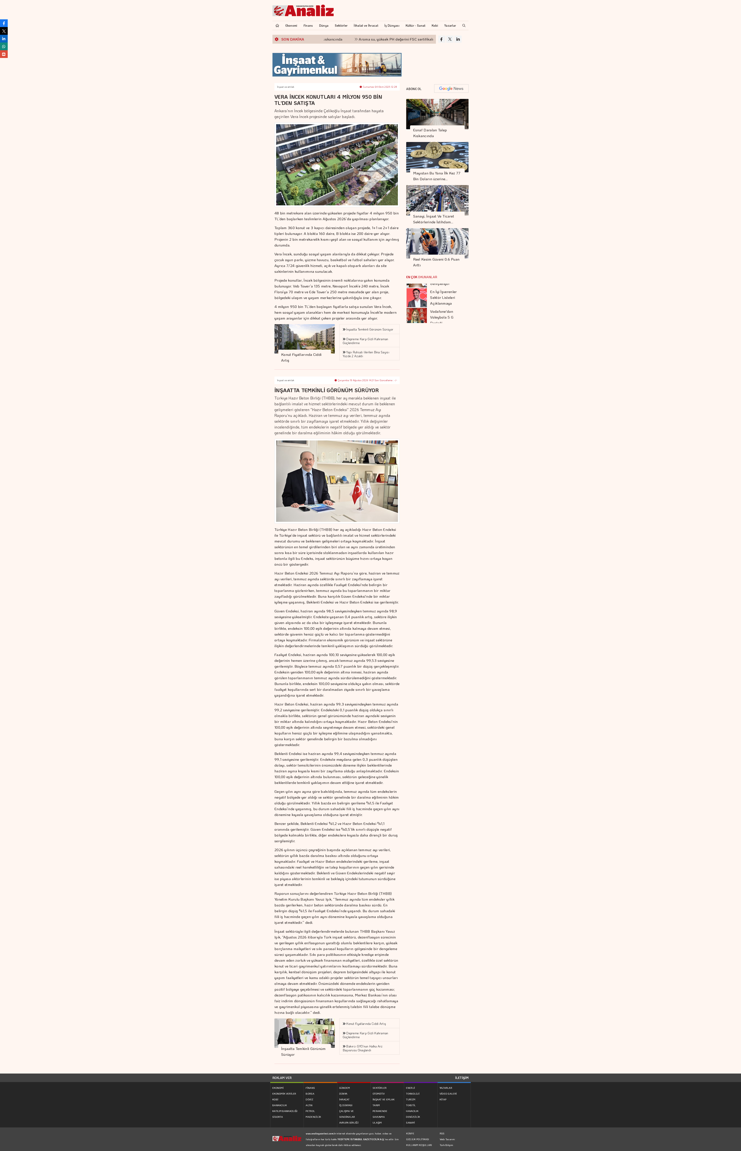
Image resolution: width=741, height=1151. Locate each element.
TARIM (376, 1105)
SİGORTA (277, 1116)
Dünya (324, 25)
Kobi (435, 25)
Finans (308, 25)
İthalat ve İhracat (366, 25)
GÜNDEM (344, 1087)
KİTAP (443, 1099)
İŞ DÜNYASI (346, 1105)
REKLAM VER (282, 1078)
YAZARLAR (446, 1087)
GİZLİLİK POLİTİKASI (417, 1139)
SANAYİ (410, 1122)
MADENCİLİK (313, 1116)
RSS (442, 1133)
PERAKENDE (380, 1111)
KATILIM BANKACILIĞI (285, 1111)
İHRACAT (344, 1099)
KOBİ (275, 1099)
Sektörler (341, 25)
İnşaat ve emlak (285, 86)
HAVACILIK (412, 1111)
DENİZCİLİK (413, 1116)
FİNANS (310, 1087)
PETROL (310, 1111)
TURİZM (410, 1099)
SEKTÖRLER (380, 1087)
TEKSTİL (411, 1105)
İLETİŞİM (462, 1078)
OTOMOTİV (379, 1093)
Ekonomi (291, 25)
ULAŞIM (377, 1122)
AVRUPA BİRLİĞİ (349, 1122)
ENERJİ (410, 1087)
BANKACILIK (279, 1105)
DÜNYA (343, 1093)
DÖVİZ (309, 1099)
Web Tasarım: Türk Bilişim (447, 1142)
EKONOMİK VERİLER (284, 1093)
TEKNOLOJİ (413, 1093)
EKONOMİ (278, 1087)
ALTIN (309, 1105)
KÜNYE (410, 1133)
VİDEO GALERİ (448, 1093)
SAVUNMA (379, 1116)
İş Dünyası (391, 25)
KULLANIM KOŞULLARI (419, 1145)
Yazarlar (450, 25)
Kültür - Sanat (415, 25)
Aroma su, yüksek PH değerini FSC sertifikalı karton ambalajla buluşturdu (368, 39)
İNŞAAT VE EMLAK (384, 1099)
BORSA (310, 1093)
